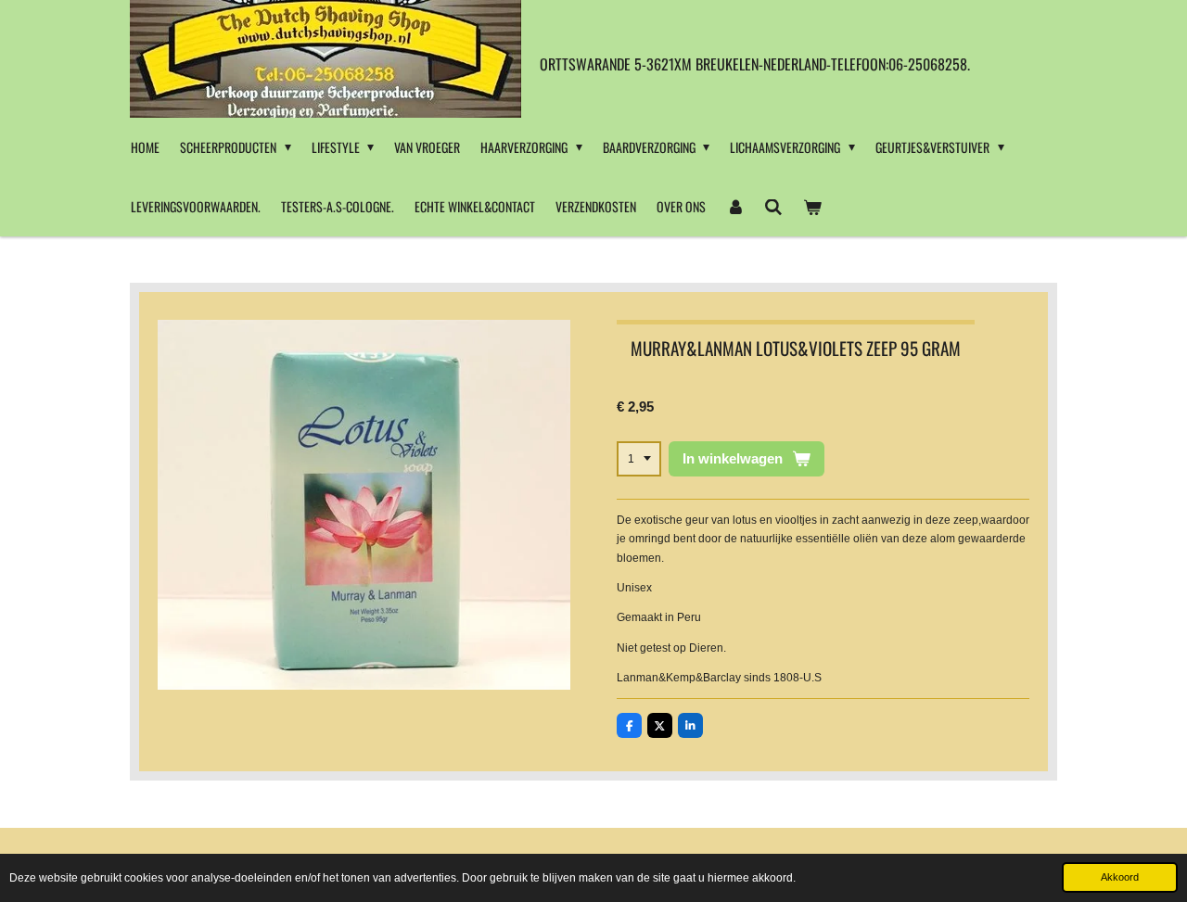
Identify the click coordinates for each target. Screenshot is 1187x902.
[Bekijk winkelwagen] (812, 206)
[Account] (735, 206)
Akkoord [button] (1120, 877)
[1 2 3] (639, 458)
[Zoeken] (774, 206)
